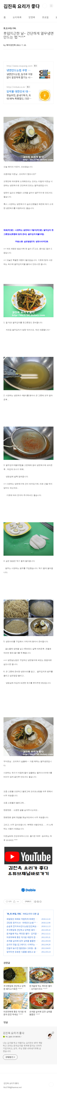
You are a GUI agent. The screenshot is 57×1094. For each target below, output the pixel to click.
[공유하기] (14, 901)
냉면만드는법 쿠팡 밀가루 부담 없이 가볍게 (20, 70)
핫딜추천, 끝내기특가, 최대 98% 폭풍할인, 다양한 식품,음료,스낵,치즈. (19, 96)
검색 (45, 6)
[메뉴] (51, 6)
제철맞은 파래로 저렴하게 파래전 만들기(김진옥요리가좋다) (22, 921)
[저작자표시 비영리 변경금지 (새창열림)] (38, 901)
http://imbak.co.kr (16, 87)
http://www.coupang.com (19, 66)
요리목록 (17, 17)
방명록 (31, 17)
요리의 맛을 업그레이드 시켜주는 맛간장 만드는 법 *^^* (22, 946)
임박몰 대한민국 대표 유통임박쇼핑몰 (18, 91)
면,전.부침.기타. (14, 913)
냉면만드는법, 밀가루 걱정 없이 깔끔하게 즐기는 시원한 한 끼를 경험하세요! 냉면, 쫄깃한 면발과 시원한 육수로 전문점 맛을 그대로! (19, 75)
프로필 (45, 17)
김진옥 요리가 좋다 (22, 6)
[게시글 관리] (18, 901)
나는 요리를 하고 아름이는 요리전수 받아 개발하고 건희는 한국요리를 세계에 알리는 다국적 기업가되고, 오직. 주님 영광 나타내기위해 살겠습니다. (22, 1047)
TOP (51, 1084)
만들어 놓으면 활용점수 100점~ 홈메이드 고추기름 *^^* (22, 950)
